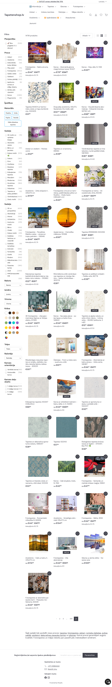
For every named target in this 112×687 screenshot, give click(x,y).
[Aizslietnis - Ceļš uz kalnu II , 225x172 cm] (38, 548)
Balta (6, 312)
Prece (7, 52)
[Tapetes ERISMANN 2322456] (95, 223)
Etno (9, 161)
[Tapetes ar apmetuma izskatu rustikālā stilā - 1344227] (95, 393)
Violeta (17, 322)
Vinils (16, 113)
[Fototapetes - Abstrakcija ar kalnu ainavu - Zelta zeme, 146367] (95, 353)
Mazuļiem (10, 177)
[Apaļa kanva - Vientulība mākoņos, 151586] (67, 223)
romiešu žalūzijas (93, 633)
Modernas (11, 180)
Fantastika (11, 252)
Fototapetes (78, 6)
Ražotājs (8, 353)
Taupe (13, 317)
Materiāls (9, 108)
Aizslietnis (33, 18)
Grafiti (9, 255)
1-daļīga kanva (12, 386)
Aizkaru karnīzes (47, 12)
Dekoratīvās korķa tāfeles (11, 64)
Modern (10, 257)
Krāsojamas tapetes (11, 173)
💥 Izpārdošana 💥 (52, 18)
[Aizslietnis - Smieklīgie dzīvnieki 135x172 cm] (67, 509)
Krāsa (7, 308)
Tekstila (15, 118)
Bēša (17, 312)
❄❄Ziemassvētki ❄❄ (13, 275)
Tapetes (50, 6)
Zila (10, 322)
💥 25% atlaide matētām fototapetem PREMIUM (50, 2)
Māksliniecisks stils (12, 261)
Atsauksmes (70, 18)
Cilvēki (9, 230)
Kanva (9, 95)
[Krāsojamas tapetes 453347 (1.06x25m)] (38, 392)
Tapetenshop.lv (14, 15)
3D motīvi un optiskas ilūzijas (11, 137)
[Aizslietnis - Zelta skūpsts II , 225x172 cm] (38, 181)
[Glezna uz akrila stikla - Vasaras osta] (95, 548)
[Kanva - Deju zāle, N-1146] (95, 57)
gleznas (72, 635)
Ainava (9, 216)
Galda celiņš (11, 74)
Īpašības (8, 103)
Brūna (13, 312)
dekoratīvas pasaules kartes (53, 635)
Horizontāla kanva (11, 373)
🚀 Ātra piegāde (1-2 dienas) (11, 45)
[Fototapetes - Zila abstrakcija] (67, 549)
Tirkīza (13, 322)
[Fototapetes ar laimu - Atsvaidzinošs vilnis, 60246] (95, 182)
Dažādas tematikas (10, 245)
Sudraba (13, 332)
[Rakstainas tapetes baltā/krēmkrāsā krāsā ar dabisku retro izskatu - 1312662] (38, 267)
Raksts (7, 280)
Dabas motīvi (12, 233)
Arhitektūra (11, 219)
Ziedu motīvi (11, 199)
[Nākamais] (76, 619)
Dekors (9, 158)
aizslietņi (36, 635)
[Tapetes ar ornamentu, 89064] (67, 139)
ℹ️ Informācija (35, 6)
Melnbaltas (6, 332)
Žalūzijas (62, 12)
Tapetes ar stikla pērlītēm (12, 192)
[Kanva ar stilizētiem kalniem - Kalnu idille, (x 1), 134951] (67, 393)
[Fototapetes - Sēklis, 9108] (95, 509)
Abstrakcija (11, 214)
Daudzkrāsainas (6, 337)
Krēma (6, 317)
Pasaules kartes (10, 266)
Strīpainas (10, 188)
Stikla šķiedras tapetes (13, 123)
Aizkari (32, 12)
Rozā (13, 327)
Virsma (7, 299)
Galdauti (10, 76)
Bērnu (9, 227)
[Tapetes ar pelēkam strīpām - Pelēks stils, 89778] (95, 265)
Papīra (8, 118)
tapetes (63, 633)
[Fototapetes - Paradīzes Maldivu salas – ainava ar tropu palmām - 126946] (38, 225)
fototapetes (73, 633)
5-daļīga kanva (10, 393)
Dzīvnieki (10, 249)
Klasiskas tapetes (10, 168)
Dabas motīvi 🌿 (12, 154)
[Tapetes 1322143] (67, 431)
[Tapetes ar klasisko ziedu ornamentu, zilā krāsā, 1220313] (38, 471)
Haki (17, 317)
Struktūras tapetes (11, 184)
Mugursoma (11, 98)
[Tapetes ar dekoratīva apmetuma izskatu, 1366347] (38, 432)
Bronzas (17, 332)
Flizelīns (8, 113)
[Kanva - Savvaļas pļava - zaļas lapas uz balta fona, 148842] (67, 308)
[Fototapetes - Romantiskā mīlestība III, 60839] (38, 510)
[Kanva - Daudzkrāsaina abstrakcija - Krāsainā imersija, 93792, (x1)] (95, 99)
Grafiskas (10, 164)
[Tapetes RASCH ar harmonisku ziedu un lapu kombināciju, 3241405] (38, 98)
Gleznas (63, 6)
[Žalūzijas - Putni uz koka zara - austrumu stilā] (67, 351)
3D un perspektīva (11, 209)
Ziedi (9, 271)
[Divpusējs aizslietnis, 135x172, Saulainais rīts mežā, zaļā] (67, 98)
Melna (10, 312)
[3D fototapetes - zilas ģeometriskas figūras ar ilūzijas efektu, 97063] (38, 308)
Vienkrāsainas (12, 197)
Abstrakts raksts (10, 144)
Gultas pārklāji (12, 79)
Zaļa (6, 322)
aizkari (82, 633)
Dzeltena (6, 327)
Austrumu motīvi (10, 223)
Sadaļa (7, 131)
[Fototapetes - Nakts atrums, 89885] (38, 59)
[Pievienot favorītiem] (49, 43)
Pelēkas (10, 317)
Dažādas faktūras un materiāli (11, 238)
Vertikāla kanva (12, 370)
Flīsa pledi (10, 68)
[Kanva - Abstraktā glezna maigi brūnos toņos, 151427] (67, 59)
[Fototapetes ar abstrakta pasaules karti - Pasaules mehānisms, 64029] (38, 590)
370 (71, 619)
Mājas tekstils (77, 12)
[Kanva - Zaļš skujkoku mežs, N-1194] (67, 471)
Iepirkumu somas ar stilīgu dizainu (12, 84)
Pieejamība (9, 39)
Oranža (10, 327)
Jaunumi (32, 23)
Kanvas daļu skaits (10, 380)
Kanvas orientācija (9, 364)
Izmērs (7, 290)
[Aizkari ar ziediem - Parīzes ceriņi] (38, 139)
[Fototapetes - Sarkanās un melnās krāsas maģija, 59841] (95, 471)
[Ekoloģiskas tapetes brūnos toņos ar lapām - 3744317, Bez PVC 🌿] (95, 433)
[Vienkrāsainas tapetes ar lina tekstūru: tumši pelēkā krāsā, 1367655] (95, 141)
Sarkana (17, 327)
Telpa (7, 344)
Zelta (10, 332)
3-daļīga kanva (12, 389)
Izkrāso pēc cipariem (11, 91)
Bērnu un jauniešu (10, 149)
